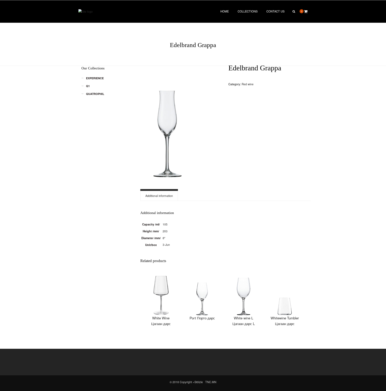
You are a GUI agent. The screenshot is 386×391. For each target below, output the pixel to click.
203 (165, 231)
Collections (248, 11)
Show (161, 294)
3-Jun (166, 245)
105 (165, 224)
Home (224, 11)
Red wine (248, 84)
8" (164, 238)
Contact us (275, 11)
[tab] (159, 196)
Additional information (159, 196)
